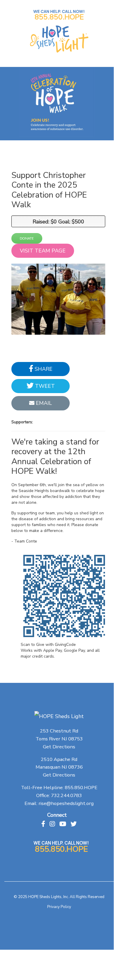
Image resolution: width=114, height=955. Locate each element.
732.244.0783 (66, 795)
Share (42, 369)
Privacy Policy (59, 906)
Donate (27, 238)
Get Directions (59, 746)
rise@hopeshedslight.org (66, 803)
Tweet (44, 386)
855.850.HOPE (59, 17)
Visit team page (43, 250)
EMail (43, 403)
